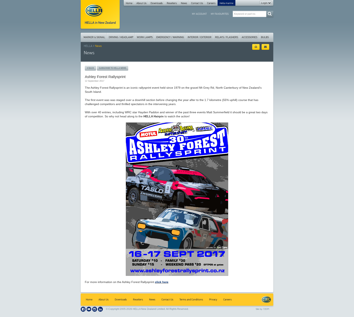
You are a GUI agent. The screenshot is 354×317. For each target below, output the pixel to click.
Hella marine (226, 3)
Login (264, 3)
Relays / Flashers (226, 37)
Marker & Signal (94, 37)
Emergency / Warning (170, 37)
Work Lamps (145, 37)
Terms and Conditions (191, 299)
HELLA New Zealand (266, 299)
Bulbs (265, 37)
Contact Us (197, 3)
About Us (141, 3)
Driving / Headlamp (121, 37)
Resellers (172, 3)
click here (161, 282)
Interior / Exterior (199, 37)
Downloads (157, 3)
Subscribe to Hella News (112, 68)
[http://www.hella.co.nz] (100, 14)
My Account (199, 13)
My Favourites (220, 13)
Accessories (249, 37)
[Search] (269, 14)
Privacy (213, 299)
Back (91, 68)
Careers (211, 3)
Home (129, 3)
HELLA (88, 46)
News (184, 3)
